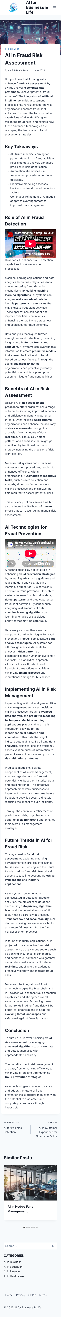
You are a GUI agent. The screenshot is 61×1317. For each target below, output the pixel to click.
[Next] (51, 1195)
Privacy (20, 1295)
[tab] (24, 1227)
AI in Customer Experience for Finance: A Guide (46, 1129)
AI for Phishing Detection (13, 1127)
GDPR (32, 1295)
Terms (43, 1295)
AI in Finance (12, 49)
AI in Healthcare (14, 1276)
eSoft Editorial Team (18, 70)
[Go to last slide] (9, 1195)
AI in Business (12, 1261)
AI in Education (13, 1266)
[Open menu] (54, 7)
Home (9, 1295)
